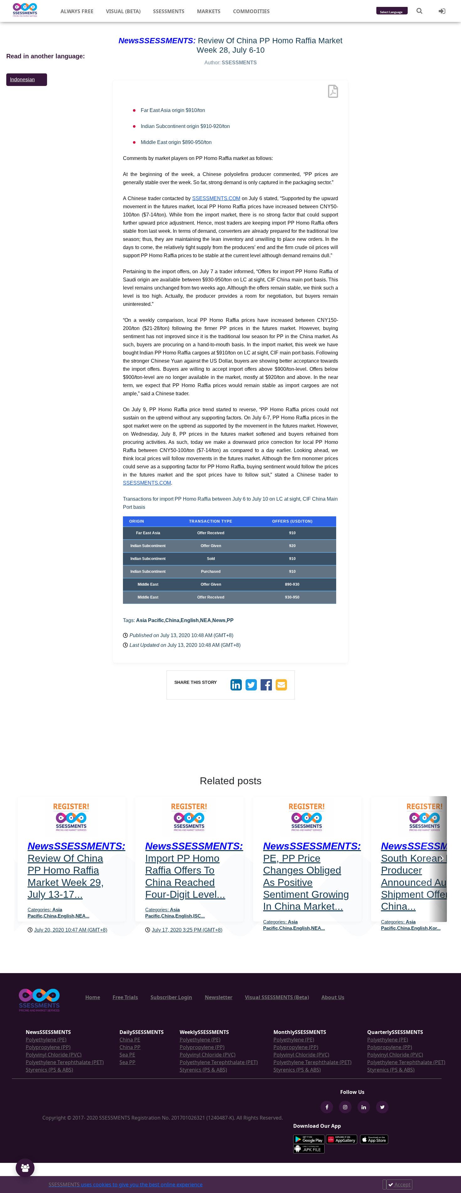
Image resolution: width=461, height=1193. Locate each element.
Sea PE (127, 1054)
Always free (77, 11)
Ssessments (168, 11)
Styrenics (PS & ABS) (49, 1069)
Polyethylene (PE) (46, 1039)
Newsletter (218, 997)
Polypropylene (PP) (48, 1047)
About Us (332, 997)
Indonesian (22, 79)
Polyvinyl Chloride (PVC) (54, 1054)
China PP (129, 1047)
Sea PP (127, 1062)
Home (92, 997)
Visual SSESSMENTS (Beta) (277, 997)
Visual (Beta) (123, 11)
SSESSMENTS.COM (216, 198)
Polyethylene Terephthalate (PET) (65, 1062)
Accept (402, 1184)
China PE (129, 1039)
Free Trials (125, 997)
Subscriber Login (171, 997)
